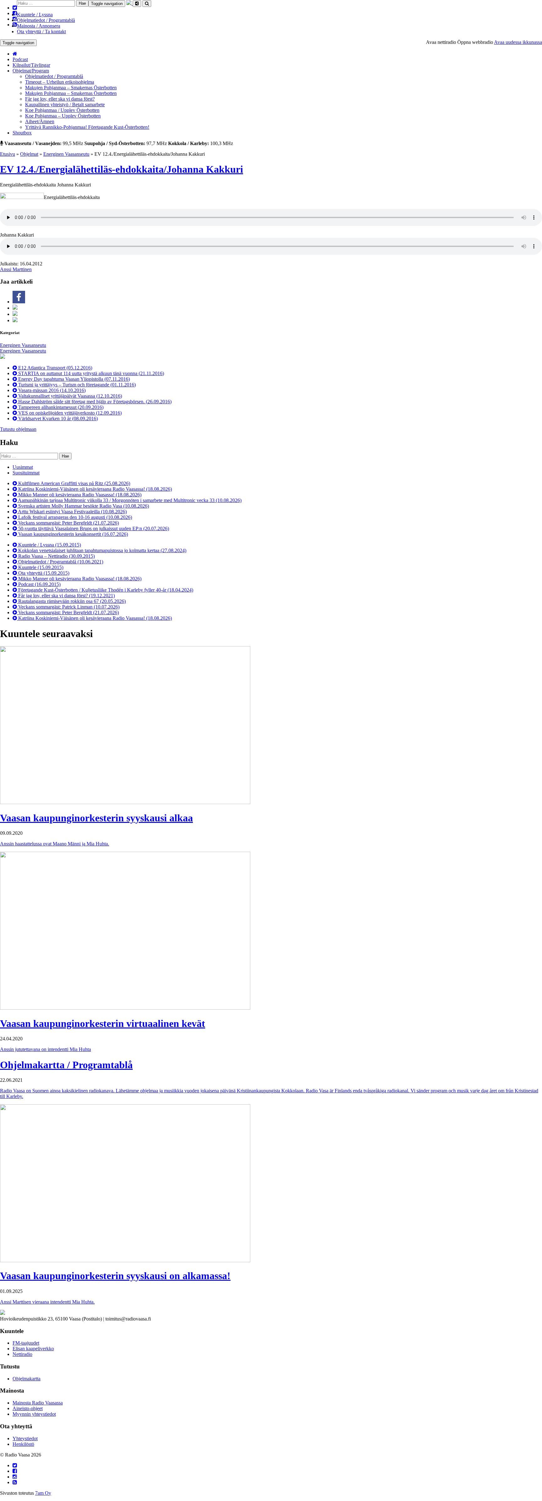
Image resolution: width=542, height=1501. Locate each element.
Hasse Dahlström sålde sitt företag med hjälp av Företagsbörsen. (94, 401)
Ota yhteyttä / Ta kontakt (41, 31)
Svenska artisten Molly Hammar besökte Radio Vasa (83, 506)
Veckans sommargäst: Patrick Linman (68, 606)
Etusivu (7, 154)
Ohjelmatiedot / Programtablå (46, 20)
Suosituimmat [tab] (26, 472)
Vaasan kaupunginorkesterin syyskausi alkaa (96, 818)
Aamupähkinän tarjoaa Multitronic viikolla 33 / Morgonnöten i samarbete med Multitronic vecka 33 (129, 500)
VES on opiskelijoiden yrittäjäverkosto (69, 413)
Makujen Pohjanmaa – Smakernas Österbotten (71, 87)
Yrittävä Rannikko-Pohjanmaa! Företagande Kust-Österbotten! (87, 127)
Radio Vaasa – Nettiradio (56, 556)
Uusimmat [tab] (23, 467)
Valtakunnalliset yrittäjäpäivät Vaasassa (69, 396)
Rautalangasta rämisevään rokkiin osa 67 (71, 601)
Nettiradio (22, 1354)
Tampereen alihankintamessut (60, 407)
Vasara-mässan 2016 (51, 390)
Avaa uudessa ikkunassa (518, 42)
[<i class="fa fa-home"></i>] (15, 53)
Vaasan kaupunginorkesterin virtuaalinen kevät (102, 1023)
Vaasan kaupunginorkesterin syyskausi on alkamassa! (115, 1275)
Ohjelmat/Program (31, 70)
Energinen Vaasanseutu (66, 154)
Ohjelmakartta (26, 1378)
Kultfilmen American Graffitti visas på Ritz (73, 483)
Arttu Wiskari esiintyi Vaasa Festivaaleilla (72, 511)
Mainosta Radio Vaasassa (38, 1402)
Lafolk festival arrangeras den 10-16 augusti (74, 517)
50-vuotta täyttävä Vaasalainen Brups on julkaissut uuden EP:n (93, 528)
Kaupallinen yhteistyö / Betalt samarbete (65, 104)
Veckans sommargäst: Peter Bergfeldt (68, 523)
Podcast (20, 59)
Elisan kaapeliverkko (33, 1348)
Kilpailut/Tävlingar (31, 65)
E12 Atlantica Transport (54, 367)
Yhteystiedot (25, 1438)
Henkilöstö (23, 1444)
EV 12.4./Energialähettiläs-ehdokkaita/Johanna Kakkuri (121, 169)
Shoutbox (22, 132)
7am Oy (43, 1493)
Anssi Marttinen (16, 269)
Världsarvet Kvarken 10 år (57, 418)
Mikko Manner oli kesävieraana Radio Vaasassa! (79, 494)
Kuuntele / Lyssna (35, 14)
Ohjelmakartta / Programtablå (66, 1064)
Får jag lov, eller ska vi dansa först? (60, 99)
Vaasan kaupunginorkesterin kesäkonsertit (72, 534)
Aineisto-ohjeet (28, 1408)
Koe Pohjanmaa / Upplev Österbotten (62, 110)
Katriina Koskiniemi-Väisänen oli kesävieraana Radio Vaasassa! (94, 489)
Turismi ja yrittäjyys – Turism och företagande (76, 384)
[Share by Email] (15, 320)
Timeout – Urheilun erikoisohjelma (59, 82)
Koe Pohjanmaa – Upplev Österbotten (63, 115)
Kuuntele (40, 567)
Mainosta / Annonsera (38, 26)
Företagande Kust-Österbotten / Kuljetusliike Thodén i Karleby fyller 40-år (105, 590)
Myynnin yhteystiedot (34, 1414)
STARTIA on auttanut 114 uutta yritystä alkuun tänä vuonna (90, 373)
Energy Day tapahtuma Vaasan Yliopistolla (73, 379)
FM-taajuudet (26, 1343)
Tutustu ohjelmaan (18, 429)
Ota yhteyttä (43, 573)
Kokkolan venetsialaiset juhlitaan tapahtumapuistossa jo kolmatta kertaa (101, 550)
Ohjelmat (29, 154)
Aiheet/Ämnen (39, 121)
